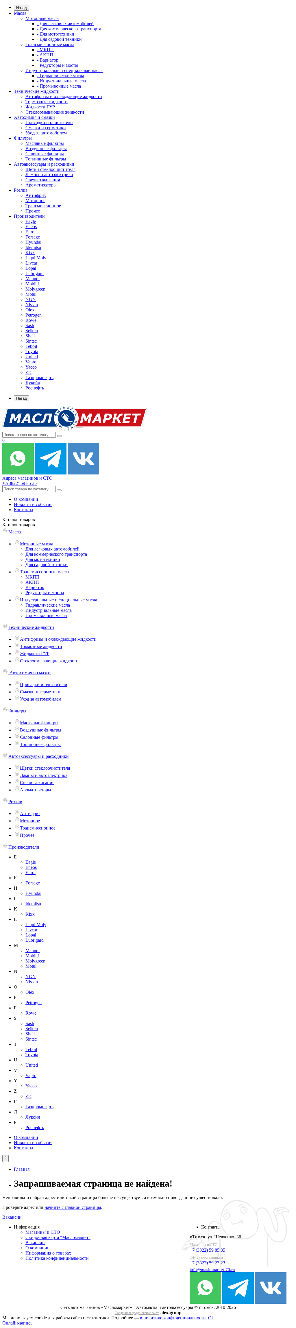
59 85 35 (19, 483)
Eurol (30, 231)
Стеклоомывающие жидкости (54, 112)
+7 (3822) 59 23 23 (207, 1262)
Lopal (30, 268)
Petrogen (33, 315)
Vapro (30, 361)
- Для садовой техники (59, 39)
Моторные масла (42, 18)
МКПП (32, 577)
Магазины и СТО (42, 1232)
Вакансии (12, 1217)
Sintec (31, 341)
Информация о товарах (48, 1253)
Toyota (31, 351)
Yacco (31, 367)
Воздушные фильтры (46, 148)
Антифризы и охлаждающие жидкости (63, 96)
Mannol (32, 278)
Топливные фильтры (45, 158)
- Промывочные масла (59, 86)
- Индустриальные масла (61, 80)
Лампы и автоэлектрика (49, 174)
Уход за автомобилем (46, 132)
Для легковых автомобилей (52, 548)
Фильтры (23, 138)
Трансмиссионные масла (49, 44)
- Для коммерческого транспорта (69, 28)
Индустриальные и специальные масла (64, 70)
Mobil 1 (32, 283)
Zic (28, 372)
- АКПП (45, 54)
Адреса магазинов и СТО (27, 478)
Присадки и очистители (49, 122)
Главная (21, 1169)
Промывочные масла (46, 615)
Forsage (32, 236)
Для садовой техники (46, 564)
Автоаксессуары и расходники (44, 164)
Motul (30, 294)
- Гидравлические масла (60, 75)
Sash (29, 325)
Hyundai (33, 242)
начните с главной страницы (73, 1207)
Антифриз (35, 195)
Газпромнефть (39, 377)
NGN (30, 299)
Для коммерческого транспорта (56, 554)
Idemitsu (33, 247)
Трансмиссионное (43, 205)
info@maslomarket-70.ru (212, 1269)
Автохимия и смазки (34, 117)
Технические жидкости (37, 91)
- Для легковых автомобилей (65, 23)
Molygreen (35, 289)
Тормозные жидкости (46, 101)
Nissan (31, 304)
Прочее (32, 210)
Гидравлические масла (47, 605)
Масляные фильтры (44, 143)
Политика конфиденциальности (57, 1258)
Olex (29, 309)
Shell (30, 335)
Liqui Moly (35, 257)
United (31, 356)
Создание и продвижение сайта (137, 1313)
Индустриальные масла (48, 610)
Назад (21, 7)
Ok (211, 1317)
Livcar (31, 263)
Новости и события (33, 504)
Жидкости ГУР (40, 106)
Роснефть (34, 387)
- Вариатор (47, 60)
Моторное (35, 200)
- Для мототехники (55, 34)
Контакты (23, 509)
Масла (20, 13)
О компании (26, 499)
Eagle (30, 221)
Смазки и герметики (45, 127)
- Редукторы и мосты (57, 65)
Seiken (31, 330)
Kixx (30, 252)
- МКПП (45, 49)
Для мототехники (42, 559)
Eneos (31, 226)
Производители (29, 216)
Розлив (21, 190)
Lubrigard (34, 273)
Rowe (30, 320)
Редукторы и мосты (44, 592)
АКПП (32, 582)
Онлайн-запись (17, 1322)
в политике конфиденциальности (173, 1317)
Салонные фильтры (44, 153)
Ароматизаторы (41, 184)
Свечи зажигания (42, 179)
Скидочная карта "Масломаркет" (57, 1237)
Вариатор (34, 587)
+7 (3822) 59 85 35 (207, 1250)
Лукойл (32, 382)
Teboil (31, 346)
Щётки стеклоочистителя (50, 169)
